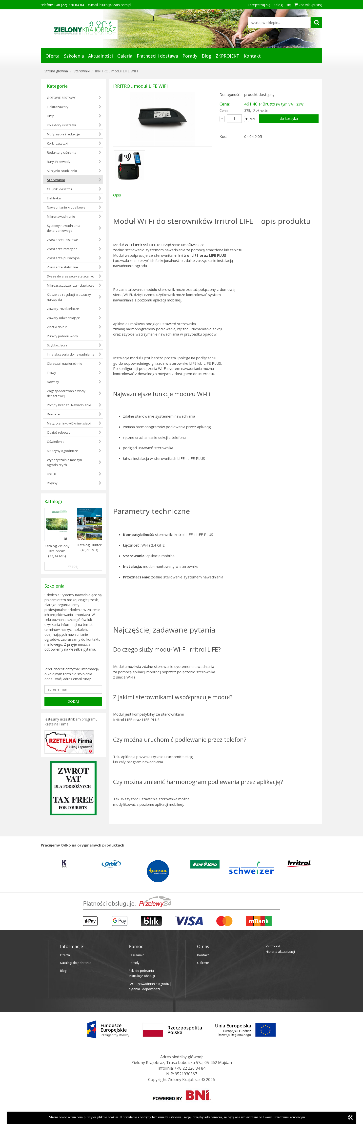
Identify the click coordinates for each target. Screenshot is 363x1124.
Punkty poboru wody (62, 336)
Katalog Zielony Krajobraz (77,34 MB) (56, 551)
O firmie (203, 962)
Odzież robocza (58, 432)
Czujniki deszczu (59, 189)
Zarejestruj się (258, 4)
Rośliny (52, 483)
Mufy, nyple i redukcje (63, 134)
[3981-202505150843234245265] (129, 165)
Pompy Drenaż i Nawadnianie (69, 405)
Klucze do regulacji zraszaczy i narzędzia (69, 297)
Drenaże (53, 414)
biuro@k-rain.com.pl (115, 4)
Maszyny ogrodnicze (62, 450)
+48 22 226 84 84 (190, 1068)
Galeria (124, 56)
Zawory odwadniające (63, 318)
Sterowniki (82, 71)
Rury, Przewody (58, 161)
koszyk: (310, 4)
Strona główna (56, 71)
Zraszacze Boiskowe (62, 239)
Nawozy (53, 382)
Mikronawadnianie (61, 216)
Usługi (51, 474)
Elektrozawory (57, 107)
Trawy (51, 372)
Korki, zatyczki (57, 143)
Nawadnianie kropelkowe (66, 207)
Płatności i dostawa (157, 56)
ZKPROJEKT (227, 56)
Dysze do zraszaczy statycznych (71, 276)
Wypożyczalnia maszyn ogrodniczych (64, 462)
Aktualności (100, 56)
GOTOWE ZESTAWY (61, 97)
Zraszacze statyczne (62, 267)
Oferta (52, 56)
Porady (189, 56)
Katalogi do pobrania (75, 962)
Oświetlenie (55, 441)
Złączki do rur (57, 327)
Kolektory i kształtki (61, 125)
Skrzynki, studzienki (62, 171)
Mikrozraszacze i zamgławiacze (70, 285)
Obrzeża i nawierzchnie (64, 363)
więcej (73, 566)
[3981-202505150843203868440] (162, 119)
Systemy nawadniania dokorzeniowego (63, 228)
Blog (206, 56)
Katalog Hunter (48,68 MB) (89, 547)
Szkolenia (74, 56)
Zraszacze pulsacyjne (63, 258)
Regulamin (136, 955)
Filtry (50, 116)
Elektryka (54, 198)
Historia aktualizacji (280, 951)
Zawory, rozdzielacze (63, 308)
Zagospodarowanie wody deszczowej (66, 393)
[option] (72, 864)
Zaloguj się (282, 4)
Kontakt (252, 56)
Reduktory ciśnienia (61, 152)
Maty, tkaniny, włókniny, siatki (69, 423)
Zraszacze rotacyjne (62, 249)
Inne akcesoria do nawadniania (70, 354)
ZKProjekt (273, 946)
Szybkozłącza (57, 345)
